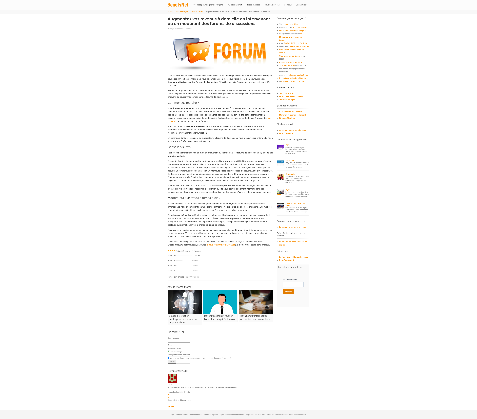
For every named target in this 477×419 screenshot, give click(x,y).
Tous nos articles (286, 93)
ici (301, 34)
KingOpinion (290, 174)
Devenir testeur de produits (291, 112)
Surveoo (289, 145)
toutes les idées (291, 24)
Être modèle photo (287, 118)
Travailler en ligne (287, 100)
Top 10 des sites (300, 27)
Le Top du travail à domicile (291, 96)
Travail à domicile (272, 5)
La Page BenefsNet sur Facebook (294, 257)
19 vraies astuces (287, 65)
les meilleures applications (296, 75)
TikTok (294, 43)
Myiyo (287, 190)
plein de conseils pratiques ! (293, 81)
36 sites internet (235, 5)
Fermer (171, 406)
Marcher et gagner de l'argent (292, 115)
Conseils (288, 5)
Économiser (301, 5)
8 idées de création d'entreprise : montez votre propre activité (183, 319)
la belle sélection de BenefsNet (221, 245)
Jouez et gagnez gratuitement (292, 130)
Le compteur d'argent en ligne (292, 227)
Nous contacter (195, 415)
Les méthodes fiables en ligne (292, 30)
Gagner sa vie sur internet (290, 56)
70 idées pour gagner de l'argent (208, 5)
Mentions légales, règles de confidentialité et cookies (226, 415)
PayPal (287, 43)
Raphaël (189, 29)
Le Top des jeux (286, 133)
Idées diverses (253, 5)
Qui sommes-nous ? (179, 415)
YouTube (303, 43)
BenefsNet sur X (286, 260)
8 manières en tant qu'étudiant (292, 78)
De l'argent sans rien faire (290, 62)
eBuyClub (289, 160)
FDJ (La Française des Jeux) (295, 204)
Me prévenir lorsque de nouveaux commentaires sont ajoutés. (200, 358)
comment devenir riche (298, 46)
